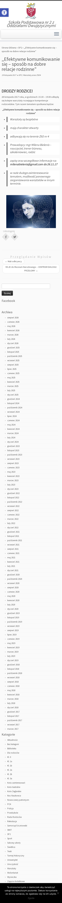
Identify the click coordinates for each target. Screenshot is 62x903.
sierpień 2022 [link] (13, 510)
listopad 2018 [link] (13, 669)
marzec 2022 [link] (12, 519)
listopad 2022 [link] (13, 497)
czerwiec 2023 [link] (13, 467)
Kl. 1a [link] (9, 761)
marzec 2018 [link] (12, 699)
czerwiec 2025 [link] (13, 373)
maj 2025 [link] (11, 377)
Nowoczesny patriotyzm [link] (18, 800)
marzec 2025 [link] (12, 386)
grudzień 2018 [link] (13, 664)
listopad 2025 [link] (13, 351)
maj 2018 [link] (11, 690)
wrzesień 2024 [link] (13, 411)
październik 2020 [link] (14, 579)
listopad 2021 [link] (13, 536)
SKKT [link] (9, 830)
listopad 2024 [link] (13, 403)
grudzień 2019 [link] (13, 613)
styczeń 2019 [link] (12, 660)
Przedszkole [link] (12, 812)
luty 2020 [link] (11, 604)
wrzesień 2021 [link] (13, 544)
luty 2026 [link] (11, 339)
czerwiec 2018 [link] (13, 686)
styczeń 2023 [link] (12, 489)
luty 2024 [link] (11, 437)
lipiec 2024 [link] (11, 416)
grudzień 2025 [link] (13, 347)
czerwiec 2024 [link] (13, 420)
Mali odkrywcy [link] (13, 261)
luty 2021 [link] (11, 566)
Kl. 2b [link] (9, 774)
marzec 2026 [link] (12, 334)
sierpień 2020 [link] (13, 587)
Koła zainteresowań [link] (16, 782)
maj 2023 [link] (11, 471)
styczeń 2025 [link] (12, 394)
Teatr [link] (9, 851)
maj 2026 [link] (11, 326)
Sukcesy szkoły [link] (14, 842)
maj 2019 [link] (11, 643)
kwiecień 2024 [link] (13, 429)
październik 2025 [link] (14, 356)
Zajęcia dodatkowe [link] (16, 881)
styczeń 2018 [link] (12, 707)
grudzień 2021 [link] (13, 531)
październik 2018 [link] (14, 673)
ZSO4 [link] (38, 75)
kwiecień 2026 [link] (13, 330)
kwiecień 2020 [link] (13, 600)
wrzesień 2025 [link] (13, 360)
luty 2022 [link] (11, 523)
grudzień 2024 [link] (13, 399)
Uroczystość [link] (12, 864)
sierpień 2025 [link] (13, 364)
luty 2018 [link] (11, 703)
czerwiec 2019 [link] (13, 639)
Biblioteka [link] (11, 748)
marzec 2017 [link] (12, 729)
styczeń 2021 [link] (12, 570)
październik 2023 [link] (14, 454)
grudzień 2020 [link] (13, 574)
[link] (4, 12)
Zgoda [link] (31, 898)
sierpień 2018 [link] (13, 681)
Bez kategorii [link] (13, 744)
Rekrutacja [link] (12, 821)
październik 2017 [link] (14, 720)
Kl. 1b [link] (9, 765)
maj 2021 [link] (11, 557)
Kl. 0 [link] (9, 757)
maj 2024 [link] (11, 424)
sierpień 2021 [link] (13, 549)
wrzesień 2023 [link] (13, 459)
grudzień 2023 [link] (13, 446)
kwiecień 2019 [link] (13, 647)
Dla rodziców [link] (13, 752)
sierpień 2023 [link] (13, 463)
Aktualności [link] (12, 740)
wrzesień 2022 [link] (13, 506)
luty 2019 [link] (11, 656)
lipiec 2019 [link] (11, 634)
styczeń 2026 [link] (12, 343)
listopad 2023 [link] (13, 450)
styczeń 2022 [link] (12, 527)
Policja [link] (10, 808)
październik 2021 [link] (14, 540)
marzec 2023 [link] (12, 480)
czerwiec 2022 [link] (13, 514)
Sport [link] (9, 838)
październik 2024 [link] (14, 407)
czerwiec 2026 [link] (13, 321)
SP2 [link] (20, 47)
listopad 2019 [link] (13, 617)
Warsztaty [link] (27, 75)
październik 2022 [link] (14, 501)
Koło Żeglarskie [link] (14, 791)
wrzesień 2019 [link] (13, 626)
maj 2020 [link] (11, 596)
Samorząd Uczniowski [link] (17, 825)
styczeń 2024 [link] (12, 441)
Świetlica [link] (11, 847)
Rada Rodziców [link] (14, 817)
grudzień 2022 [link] (13, 493)
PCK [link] (9, 804)
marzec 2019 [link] (12, 651)
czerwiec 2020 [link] (13, 591)
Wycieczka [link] (12, 877)
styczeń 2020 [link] (12, 609)
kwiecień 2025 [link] (13, 381)
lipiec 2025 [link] (11, 369)
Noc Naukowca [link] (14, 795)
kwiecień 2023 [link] (13, 476)
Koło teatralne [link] (13, 787)
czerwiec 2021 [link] (13, 553)
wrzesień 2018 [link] (13, 677)
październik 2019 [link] (14, 621)
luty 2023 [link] (11, 484)
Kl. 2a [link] (9, 770)
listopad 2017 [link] (13, 716)
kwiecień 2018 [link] (13, 694)
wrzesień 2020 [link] (13, 583)
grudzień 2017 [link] (13, 711)
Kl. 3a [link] (9, 778)
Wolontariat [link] (12, 872)
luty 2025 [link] (11, 390)
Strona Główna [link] (9, 47)
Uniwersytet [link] (12, 860)
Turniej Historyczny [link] (15, 855)
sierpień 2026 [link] (13, 317)
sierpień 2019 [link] (13, 630)
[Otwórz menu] (56, 34)
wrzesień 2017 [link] (13, 724)
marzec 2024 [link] (12, 433)
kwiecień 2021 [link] (13, 561)
